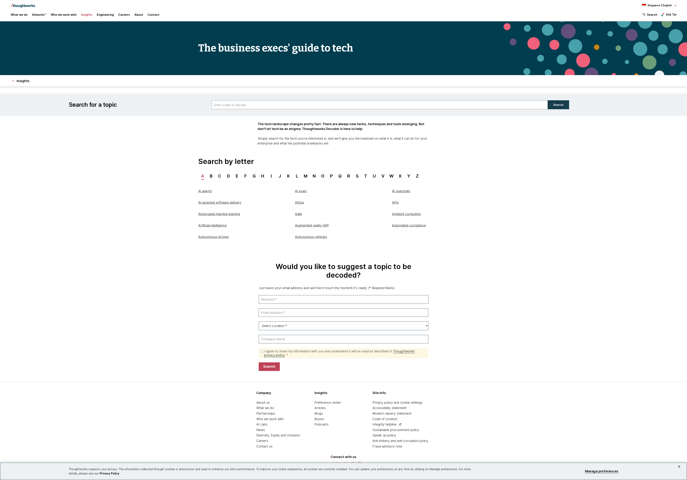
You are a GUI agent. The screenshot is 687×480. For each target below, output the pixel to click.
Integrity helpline (384, 424)
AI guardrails (401, 191)
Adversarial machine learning (219, 214)
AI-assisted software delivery (219, 202)
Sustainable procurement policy (395, 430)
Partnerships (265, 413)
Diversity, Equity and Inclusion (278, 435)
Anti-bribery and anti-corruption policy (400, 441)
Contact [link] (153, 14)
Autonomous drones (213, 237)
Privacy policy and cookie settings (397, 402)
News (260, 430)
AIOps (299, 202)
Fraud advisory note (387, 446)
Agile (298, 214)
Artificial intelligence (212, 225)
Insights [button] (86, 14)
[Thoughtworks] (23, 4)
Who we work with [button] (64, 14)
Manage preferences (601, 471)
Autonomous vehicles (311, 237)
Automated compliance (409, 225)
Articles (320, 408)
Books (319, 419)
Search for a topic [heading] (93, 104)
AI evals (301, 191)
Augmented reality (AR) (312, 225)
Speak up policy (384, 435)
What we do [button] (19, 14)
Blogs (319, 413)
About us (263, 402)
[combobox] (380, 104)
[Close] (679, 467)
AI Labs (261, 424)
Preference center (328, 402)
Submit (269, 366)
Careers (262, 441)
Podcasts (321, 424)
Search (652, 14)
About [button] (138, 14)
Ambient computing (406, 214)
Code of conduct (385, 419)
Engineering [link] (105, 14)
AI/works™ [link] (39, 14)
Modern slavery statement (391, 413)
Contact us (264, 446)
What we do (265, 408)
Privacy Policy (109, 473)
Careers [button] (124, 14)
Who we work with (270, 419)
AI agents (205, 191)
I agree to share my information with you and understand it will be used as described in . (339, 353)
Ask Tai (671, 14)
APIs (395, 202)
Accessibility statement (389, 408)
